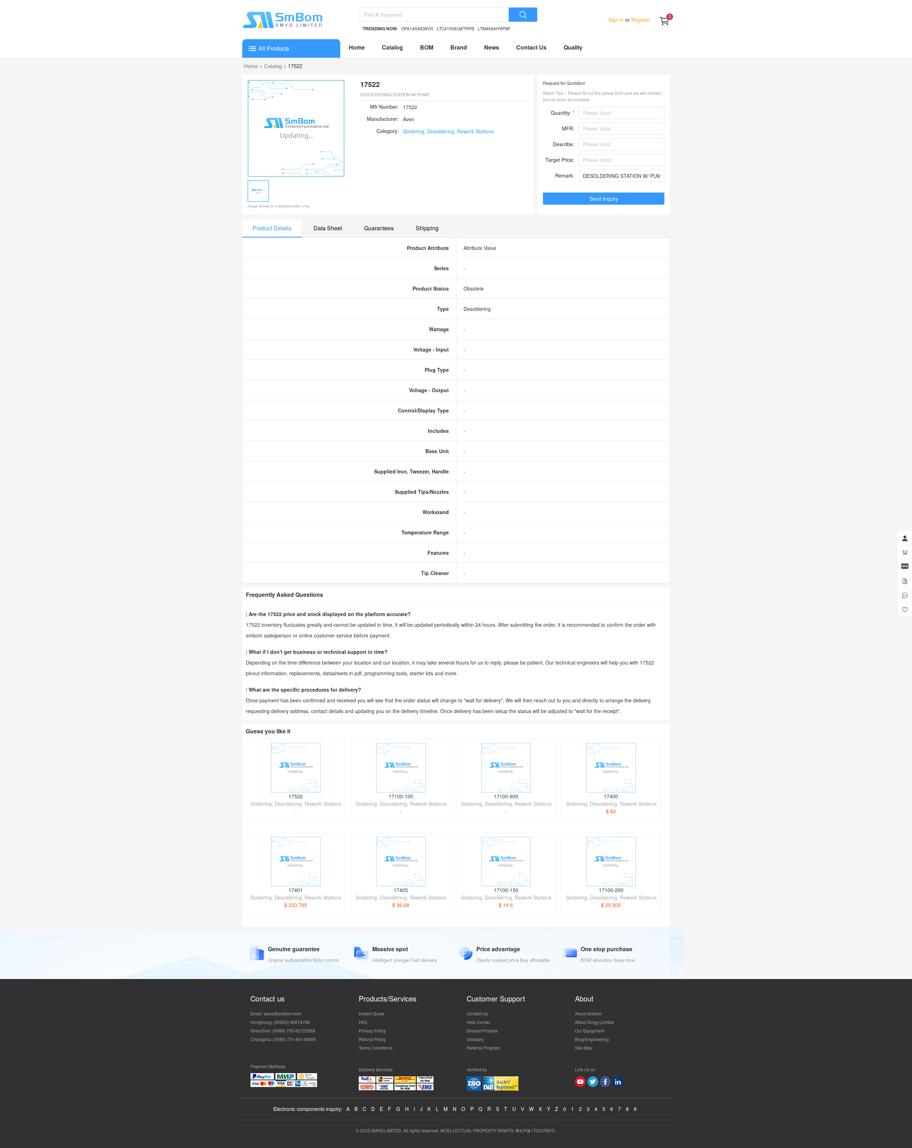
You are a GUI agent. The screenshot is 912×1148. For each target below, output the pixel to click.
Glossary (475, 1039)
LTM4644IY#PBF (494, 28)
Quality (573, 47)
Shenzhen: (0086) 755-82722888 (282, 1030)
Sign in (616, 19)
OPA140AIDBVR (417, 28)
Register (640, 19)
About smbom (588, 1013)
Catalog (392, 47)
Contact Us (531, 47)
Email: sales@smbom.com (276, 1013)
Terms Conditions (376, 1048)
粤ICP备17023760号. (535, 1130)
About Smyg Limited (594, 1022)
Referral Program (483, 1048)
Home (357, 47)
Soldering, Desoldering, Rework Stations (448, 131)
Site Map (583, 1048)
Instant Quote (371, 1013)
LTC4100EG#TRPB (455, 28)
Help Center (478, 1022)
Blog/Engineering (592, 1039)
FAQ (363, 1022)
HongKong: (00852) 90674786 (280, 1022)
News (491, 47)
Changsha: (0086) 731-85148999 (283, 1039)
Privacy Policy (372, 1030)
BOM (426, 47)
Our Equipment (589, 1030)
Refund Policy (372, 1039)
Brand (458, 47)
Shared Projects (482, 1030)
